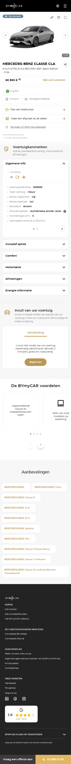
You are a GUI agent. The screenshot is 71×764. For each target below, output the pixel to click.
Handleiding (35, 332)
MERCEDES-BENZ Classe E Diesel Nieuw (27, 549)
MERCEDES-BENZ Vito (16, 538)
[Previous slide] (6, 35)
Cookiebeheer (12, 668)
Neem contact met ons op (18, 654)
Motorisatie (13, 267)
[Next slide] (65, 35)
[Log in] (57, 6)
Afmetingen (13, 279)
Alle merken (11, 609)
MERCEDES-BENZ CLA (17, 507)
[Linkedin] (6, 699)
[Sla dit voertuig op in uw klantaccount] (59, 17)
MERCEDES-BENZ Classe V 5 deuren (24, 559)
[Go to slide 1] (34, 229)
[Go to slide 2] (37, 229)
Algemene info (15, 163)
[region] (35, 35)
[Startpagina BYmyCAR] (14, 6)
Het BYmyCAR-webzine (17, 619)
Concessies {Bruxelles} (16, 634)
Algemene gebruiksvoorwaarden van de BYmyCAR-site (32, 659)
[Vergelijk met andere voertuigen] (52, 17)
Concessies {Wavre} (14, 639)
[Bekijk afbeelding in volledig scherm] (65, 17)
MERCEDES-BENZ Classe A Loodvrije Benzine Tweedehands (30, 571)
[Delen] (65, 64)
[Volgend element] (40, 444)
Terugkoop (10, 688)
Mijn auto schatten (54, 80)
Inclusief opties (15, 244)
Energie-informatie (18, 290)
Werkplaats (10, 683)
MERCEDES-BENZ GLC (17, 518)
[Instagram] (24, 699)
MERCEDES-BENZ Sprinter (19, 528)
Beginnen (36, 362)
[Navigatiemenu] (65, 6)
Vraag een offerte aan (18, 759)
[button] (30, 434)
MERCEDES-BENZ (14, 487)
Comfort (11, 256)
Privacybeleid (11, 663)
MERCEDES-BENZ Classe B (19, 497)
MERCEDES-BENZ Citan (48, 487)
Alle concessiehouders (16, 614)
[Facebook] (15, 699)
